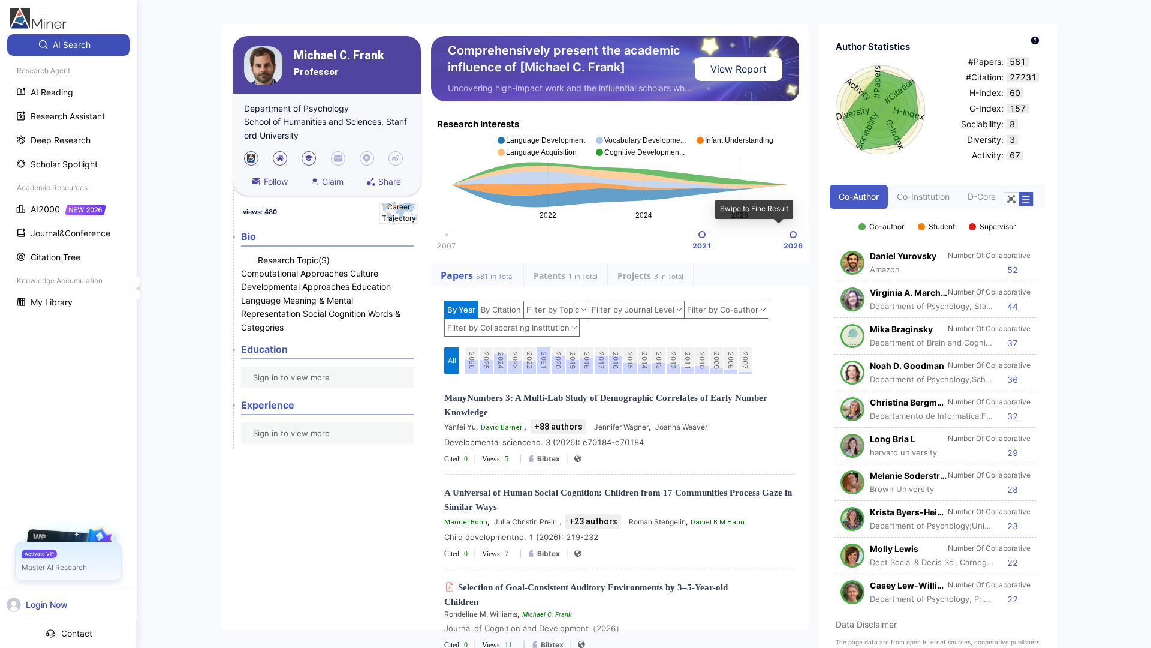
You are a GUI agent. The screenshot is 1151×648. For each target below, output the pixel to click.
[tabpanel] (937, 407)
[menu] (68, 175)
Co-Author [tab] (859, 196)
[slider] (702, 234)
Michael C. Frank (339, 55)
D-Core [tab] (982, 196)
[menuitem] (68, 45)
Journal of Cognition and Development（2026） (533, 628)
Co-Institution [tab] (923, 196)
